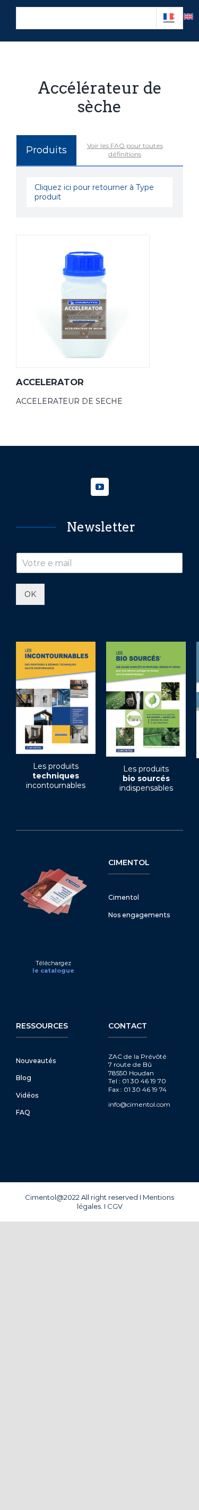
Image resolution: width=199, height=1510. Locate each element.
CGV (115, 1206)
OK (30, 594)
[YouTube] (100, 487)
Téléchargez (53, 963)
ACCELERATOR (50, 382)
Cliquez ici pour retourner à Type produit (94, 192)
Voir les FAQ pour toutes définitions (125, 150)
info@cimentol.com (139, 1104)
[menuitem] (188, 16)
